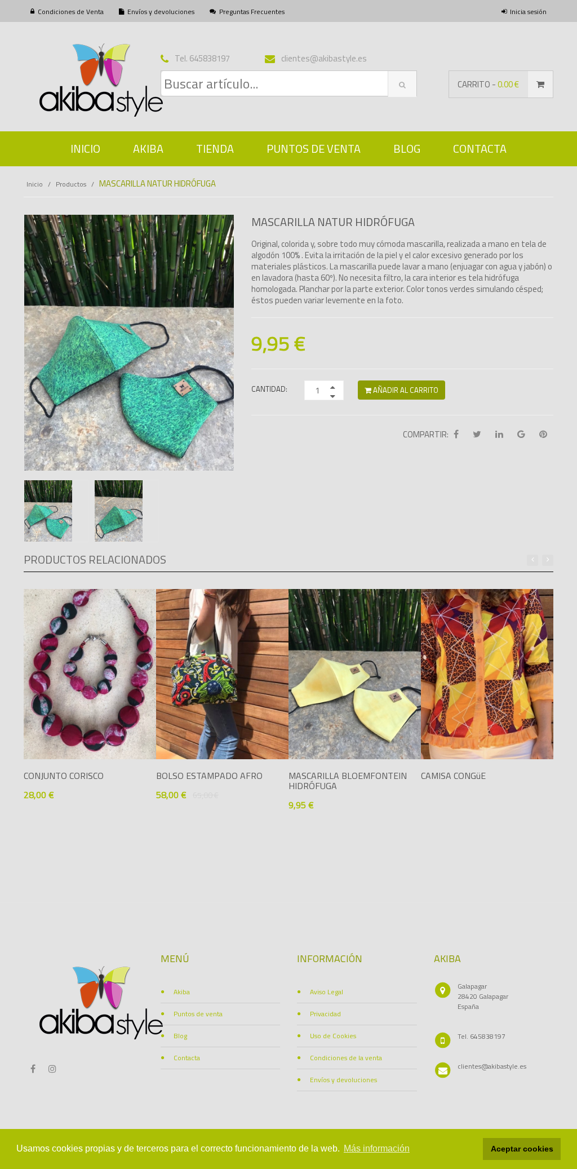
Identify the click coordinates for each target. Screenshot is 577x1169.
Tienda (215, 148)
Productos (71, 184)
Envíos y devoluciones (160, 11)
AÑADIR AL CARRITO (404, 390)
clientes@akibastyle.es (492, 1066)
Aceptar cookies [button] (522, 1148)
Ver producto (71, 815)
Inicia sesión (528, 11)
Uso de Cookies (333, 1035)
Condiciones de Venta (71, 11)
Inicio (85, 148)
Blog (406, 148)
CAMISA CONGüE (453, 775)
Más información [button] (377, 1148)
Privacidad (325, 1013)
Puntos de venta (314, 148)
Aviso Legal (326, 991)
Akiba (148, 148)
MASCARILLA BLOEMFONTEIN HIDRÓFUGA (347, 780)
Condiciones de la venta (346, 1057)
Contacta (480, 148)
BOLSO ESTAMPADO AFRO (209, 775)
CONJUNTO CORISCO (64, 775)
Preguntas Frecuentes (252, 11)
